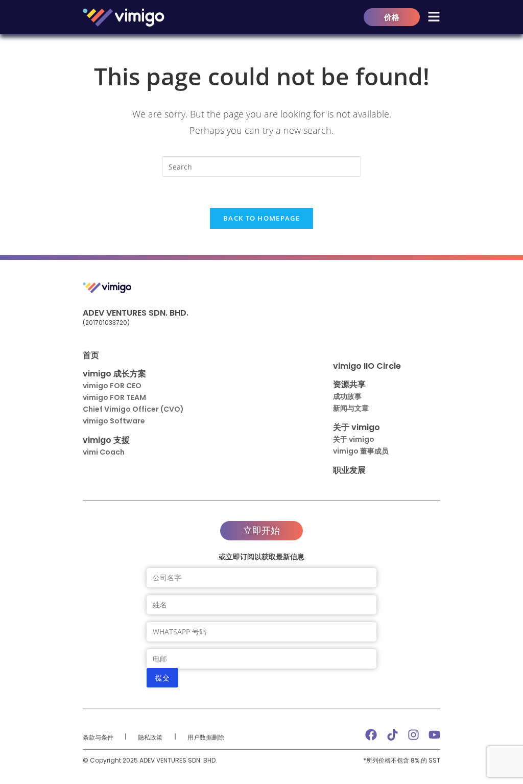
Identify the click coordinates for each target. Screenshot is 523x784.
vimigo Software (114, 421)
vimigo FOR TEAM (114, 397)
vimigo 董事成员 (361, 451)
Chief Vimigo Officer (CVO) (133, 409)
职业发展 (349, 470)
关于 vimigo (356, 427)
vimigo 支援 (106, 440)
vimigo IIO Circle (367, 366)
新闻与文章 (351, 408)
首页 (91, 355)
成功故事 (347, 396)
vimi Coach (104, 452)
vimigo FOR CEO (112, 386)
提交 (162, 677)
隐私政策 (150, 737)
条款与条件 (98, 737)
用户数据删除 (205, 737)
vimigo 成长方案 (114, 373)
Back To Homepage (261, 218)
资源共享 (349, 384)
